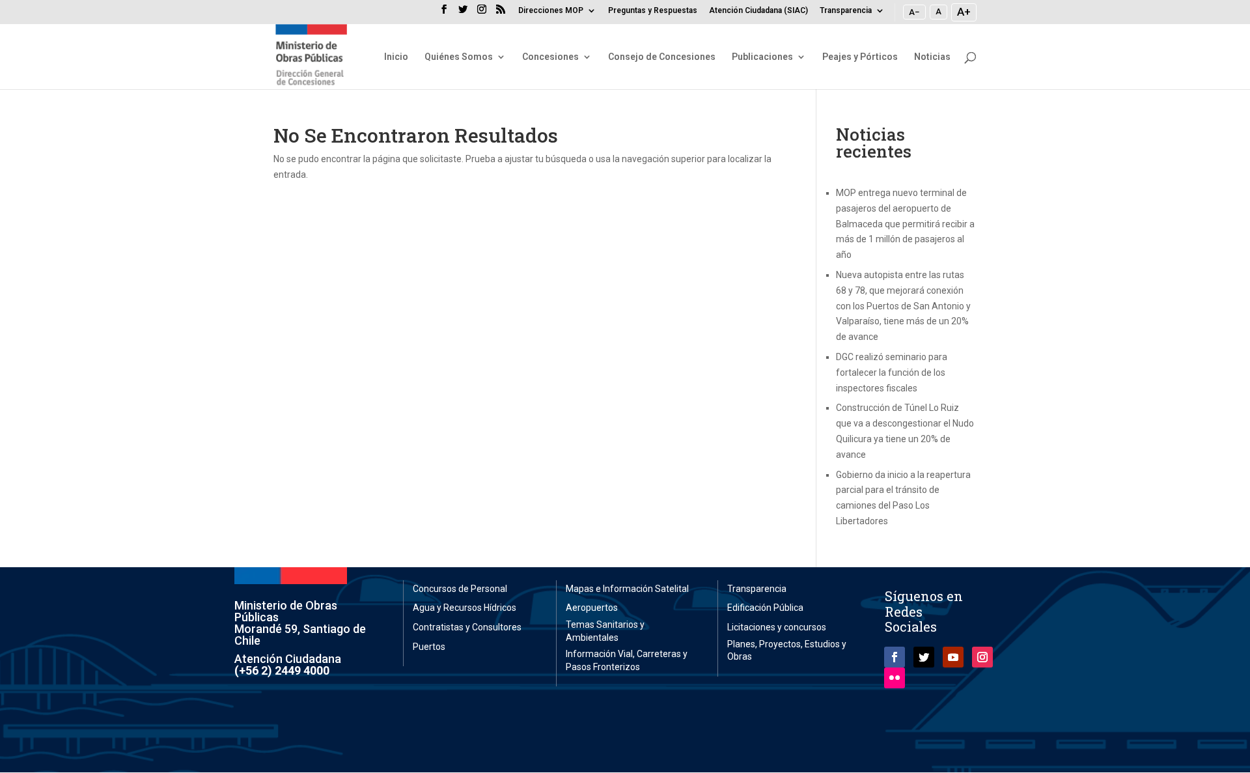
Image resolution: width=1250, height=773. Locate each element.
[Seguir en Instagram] (982, 657)
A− (914, 12)
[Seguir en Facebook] (894, 657)
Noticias (932, 57)
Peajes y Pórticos (860, 57)
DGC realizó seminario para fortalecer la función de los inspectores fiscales (891, 372)
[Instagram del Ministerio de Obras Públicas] (481, 13)
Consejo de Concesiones (661, 57)
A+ (964, 11)
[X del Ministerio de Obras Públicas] (462, 13)
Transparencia (846, 11)
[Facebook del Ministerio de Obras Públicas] (444, 13)
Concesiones (550, 57)
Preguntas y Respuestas (652, 11)
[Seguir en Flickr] (894, 678)
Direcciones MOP (550, 11)
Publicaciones (762, 57)
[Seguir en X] (923, 657)
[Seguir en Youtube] (953, 657)
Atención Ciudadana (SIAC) (758, 11)
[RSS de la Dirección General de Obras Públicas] (500, 13)
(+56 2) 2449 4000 (281, 670)
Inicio (396, 57)
